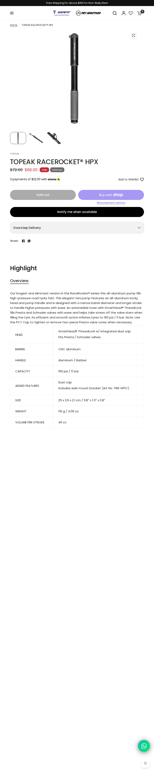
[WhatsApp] (29, 241)
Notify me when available (77, 212)
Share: (14, 241)
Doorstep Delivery (27, 228)
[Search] (115, 13)
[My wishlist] (130, 13)
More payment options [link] (111, 203)
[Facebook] (23, 241)
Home (13, 25)
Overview (19, 281)
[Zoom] (134, 35)
